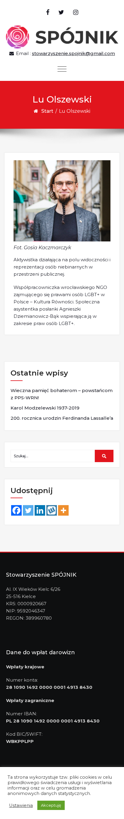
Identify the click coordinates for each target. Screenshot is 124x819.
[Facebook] (16, 510)
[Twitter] (28, 510)
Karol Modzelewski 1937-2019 (45, 408)
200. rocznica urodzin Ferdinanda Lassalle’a (62, 418)
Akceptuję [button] (51, 805)
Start (47, 111)
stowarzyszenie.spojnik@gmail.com (73, 53)
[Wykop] (51, 510)
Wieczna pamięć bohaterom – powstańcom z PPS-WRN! (62, 394)
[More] (63, 510)
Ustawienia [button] (21, 805)
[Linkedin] (40, 510)
